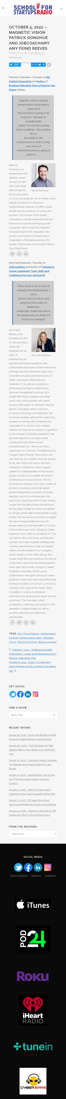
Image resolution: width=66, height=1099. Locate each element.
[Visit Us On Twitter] (12, 697)
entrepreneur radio (31, 638)
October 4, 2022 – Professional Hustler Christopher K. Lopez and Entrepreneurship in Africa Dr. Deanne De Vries (32, 654)
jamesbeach (15, 57)
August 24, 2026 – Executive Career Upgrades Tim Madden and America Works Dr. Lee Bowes (33, 764)
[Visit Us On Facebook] (20, 697)
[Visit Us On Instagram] (35, 697)
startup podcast (47, 642)
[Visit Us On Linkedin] (28, 697)
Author (41, 81)
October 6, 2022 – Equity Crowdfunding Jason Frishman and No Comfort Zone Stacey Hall (32, 666)
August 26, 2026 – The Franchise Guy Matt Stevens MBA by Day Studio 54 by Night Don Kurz (32, 749)
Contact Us (50, 875)
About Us (36, 875)
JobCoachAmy (17, 267)
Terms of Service (18, 875)
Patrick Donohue (27, 642)
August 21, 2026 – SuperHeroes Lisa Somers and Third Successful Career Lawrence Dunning (32, 779)
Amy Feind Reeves (28, 633)
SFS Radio (35, 53)
